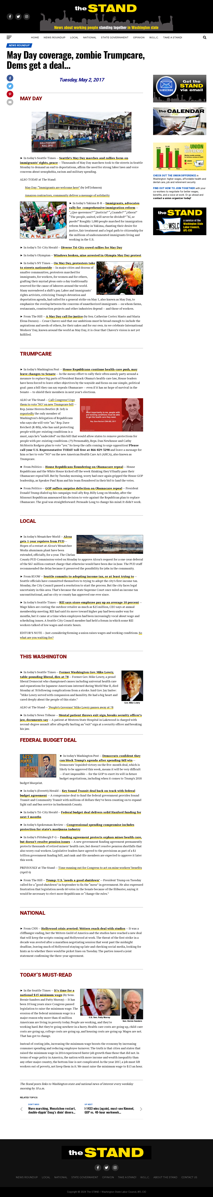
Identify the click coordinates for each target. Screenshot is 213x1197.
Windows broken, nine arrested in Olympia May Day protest (97, 255)
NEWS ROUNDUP (54, 37)
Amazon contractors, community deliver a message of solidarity (67, 195)
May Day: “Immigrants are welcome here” (52, 187)
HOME (35, 37)
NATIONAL (89, 37)
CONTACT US (189, 1177)
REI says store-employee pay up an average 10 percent (99, 602)
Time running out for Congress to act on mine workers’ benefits (100, 868)
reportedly (27, 413)
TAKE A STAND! (172, 37)
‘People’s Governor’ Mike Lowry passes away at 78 (80, 707)
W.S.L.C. (153, 37)
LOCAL (74, 37)
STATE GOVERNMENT (114, 37)
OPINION (139, 37)
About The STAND (165, 1177)
